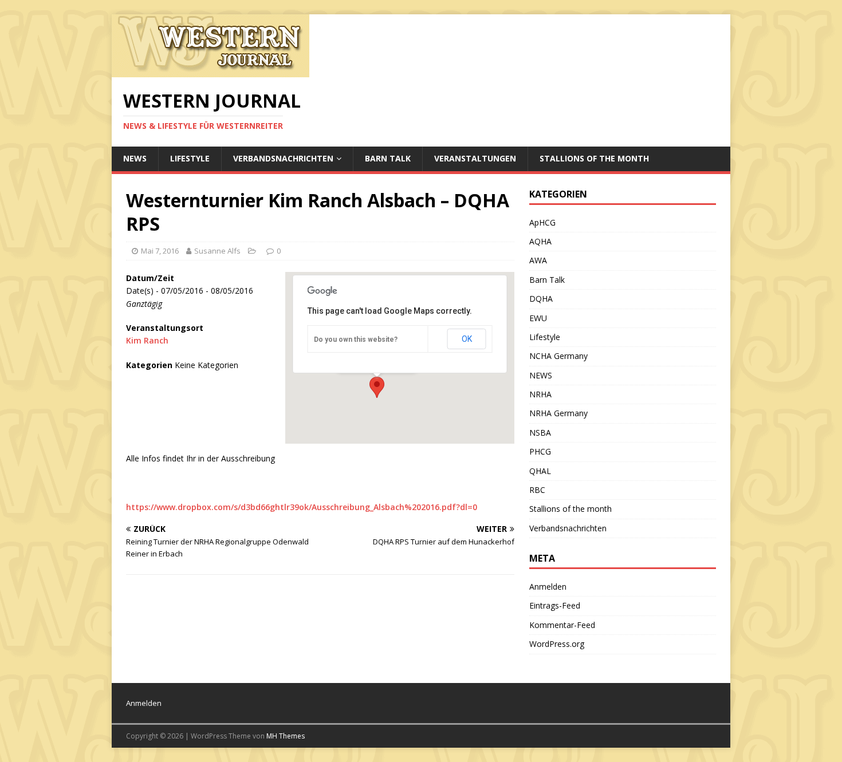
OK (467, 339)
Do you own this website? (356, 339)
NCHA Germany (558, 355)
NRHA (540, 394)
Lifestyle (190, 158)
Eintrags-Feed (554, 605)
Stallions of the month (594, 158)
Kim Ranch (147, 340)
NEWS (135, 158)
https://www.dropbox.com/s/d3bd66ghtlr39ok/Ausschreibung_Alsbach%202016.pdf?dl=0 (301, 507)
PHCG (540, 451)
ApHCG (542, 222)
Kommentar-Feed (562, 624)
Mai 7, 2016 (160, 251)
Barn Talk (388, 158)
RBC (537, 489)
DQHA (541, 298)
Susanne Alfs (217, 251)
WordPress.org (556, 643)
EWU (538, 318)
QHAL (540, 470)
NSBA (540, 432)
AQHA (540, 241)
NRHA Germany (558, 413)
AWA (538, 260)
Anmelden (547, 586)
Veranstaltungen (475, 158)
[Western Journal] (210, 70)
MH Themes (285, 736)
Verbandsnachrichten (283, 158)
